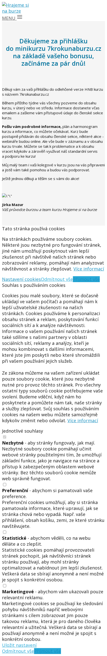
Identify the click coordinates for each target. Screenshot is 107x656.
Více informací (88, 269)
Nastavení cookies (21, 279)
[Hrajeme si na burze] (17, 11)
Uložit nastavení (19, 645)
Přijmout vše (86, 279)
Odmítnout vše (57, 279)
